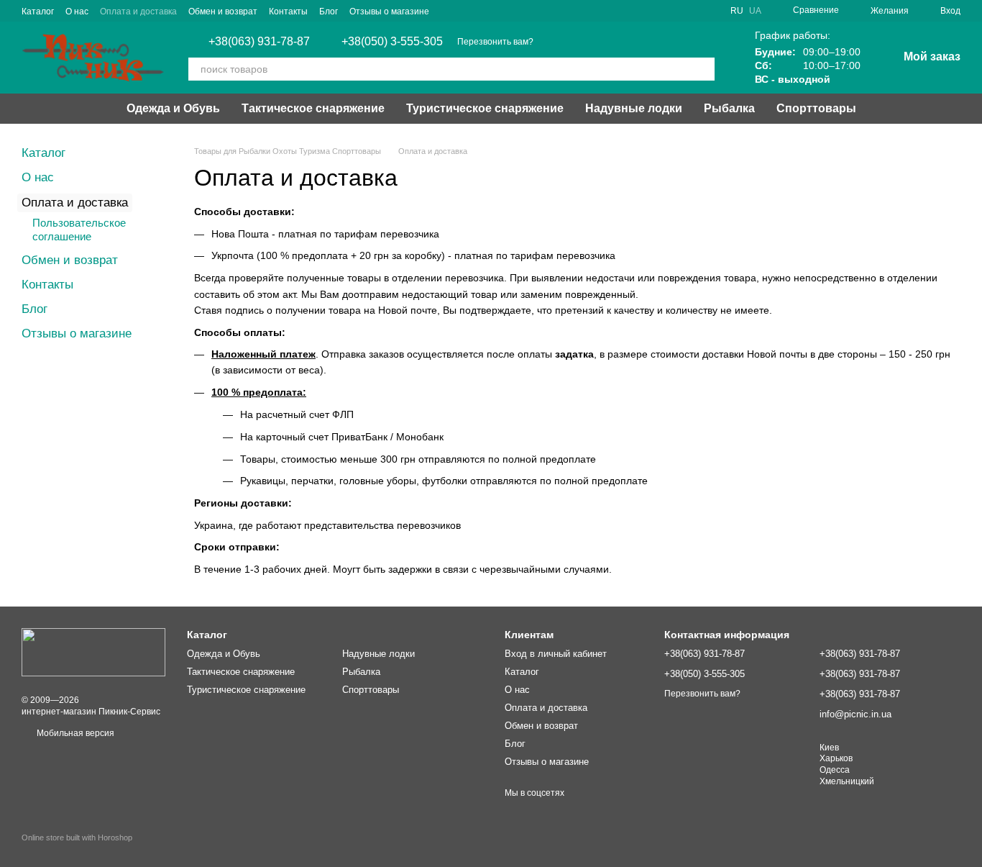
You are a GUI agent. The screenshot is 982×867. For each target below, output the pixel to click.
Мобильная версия (74, 733)
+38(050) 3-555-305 (392, 41)
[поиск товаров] (703, 69)
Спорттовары (816, 108)
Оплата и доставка (138, 11)
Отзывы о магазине (389, 11)
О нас (76, 11)
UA (755, 10)
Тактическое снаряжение (313, 108)
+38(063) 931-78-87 (259, 41)
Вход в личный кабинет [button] (556, 653)
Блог (328, 11)
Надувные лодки (633, 108)
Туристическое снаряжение (485, 108)
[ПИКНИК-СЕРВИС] (93, 652)
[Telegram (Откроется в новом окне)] (484, 11)
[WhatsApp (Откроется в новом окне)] (466, 11)
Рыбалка (729, 108)
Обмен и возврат (222, 11)
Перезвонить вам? (495, 42)
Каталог (38, 11)
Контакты (288, 11)
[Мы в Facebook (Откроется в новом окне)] (501, 11)
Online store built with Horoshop (77, 837)
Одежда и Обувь (173, 108)
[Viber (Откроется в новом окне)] (449, 11)
